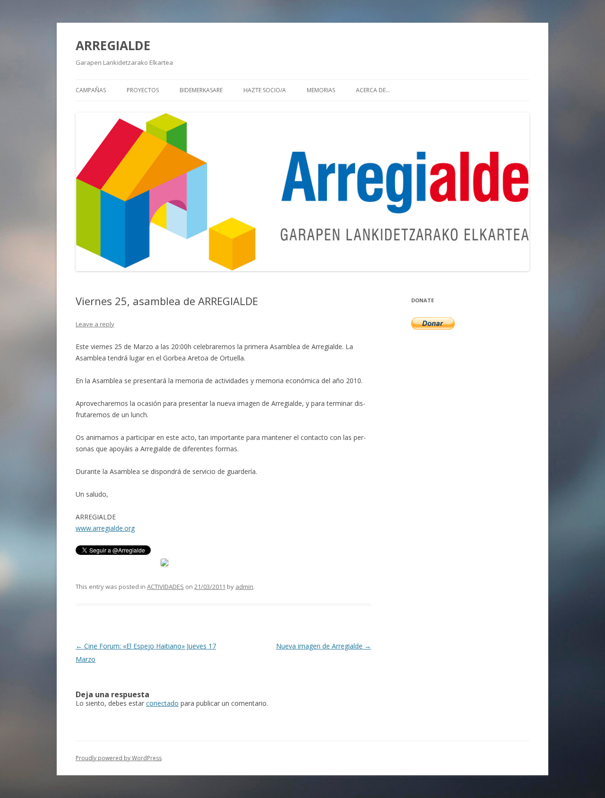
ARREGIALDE (113, 45)
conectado (162, 703)
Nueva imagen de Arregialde (323, 645)
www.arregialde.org (105, 528)
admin (244, 586)
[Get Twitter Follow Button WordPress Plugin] (164, 563)
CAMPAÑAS (91, 90)
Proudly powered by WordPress (119, 758)
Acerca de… (373, 90)
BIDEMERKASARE (201, 90)
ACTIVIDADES (165, 586)
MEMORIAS (321, 90)
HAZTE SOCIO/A (264, 90)
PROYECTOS (143, 90)
